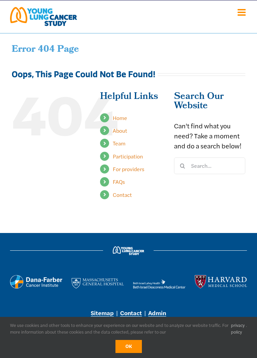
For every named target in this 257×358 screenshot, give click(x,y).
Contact (122, 195)
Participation (128, 156)
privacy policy (238, 328)
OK (128, 346)
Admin (157, 313)
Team (119, 143)
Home (120, 118)
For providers (128, 169)
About (120, 130)
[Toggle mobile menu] (242, 12)
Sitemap (102, 313)
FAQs (119, 182)
